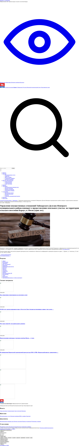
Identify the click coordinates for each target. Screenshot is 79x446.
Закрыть (2, 431)
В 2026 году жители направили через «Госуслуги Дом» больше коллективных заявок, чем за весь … (27, 309)
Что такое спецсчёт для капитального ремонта (12, 323)
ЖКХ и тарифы (8, 177)
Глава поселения (8, 181)
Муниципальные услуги (10, 174)
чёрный (1, 437)
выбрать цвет (2, 436)
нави (31, 437)
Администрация (8, 182)
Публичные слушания (9, 190)
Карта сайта (4, 198)
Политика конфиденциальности (46, 427)
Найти (13, 168)
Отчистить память (3, 440)
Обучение (4, 269)
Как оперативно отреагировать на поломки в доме (13, 295)
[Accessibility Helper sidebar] (6, 430)
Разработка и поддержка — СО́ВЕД (7, 428)
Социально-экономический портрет (12, 196)
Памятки (4, 272)
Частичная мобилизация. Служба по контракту (12, 277)
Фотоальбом (5, 276)
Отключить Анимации (4, 441)
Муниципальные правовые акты (12, 187)
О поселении (5, 191)
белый (5, 437)
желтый (27, 437)
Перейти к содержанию (5, 0)
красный (18, 437)
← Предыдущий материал (5, 254)
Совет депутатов (8, 183)
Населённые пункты (9, 192)
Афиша (3, 261)
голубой (13, 437)
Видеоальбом (5, 262)
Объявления (5, 271)
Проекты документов (9, 189)
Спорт (3, 275)
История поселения (9, 193)
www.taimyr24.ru (66, 249)
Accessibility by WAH (4, 445)
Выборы (4, 185)
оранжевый (23, 437)
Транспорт (7, 176)
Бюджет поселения (9, 188)
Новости (4, 172)
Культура (7, 195)
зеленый (9, 437)
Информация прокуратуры (8, 266)
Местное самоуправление (7, 180)
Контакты (22, 82)
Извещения (4, 265)
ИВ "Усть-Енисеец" (6, 264)
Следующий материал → (5, 255)
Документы (4, 186)
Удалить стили (3, 442)
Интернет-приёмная (15, 82)
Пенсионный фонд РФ (7, 273)
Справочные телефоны (10, 178)
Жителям (4, 173)
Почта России (5, 274)
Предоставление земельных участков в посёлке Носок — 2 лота (17, 338)
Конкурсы (4, 267)
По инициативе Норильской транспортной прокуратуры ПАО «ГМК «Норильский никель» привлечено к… (29, 352)
